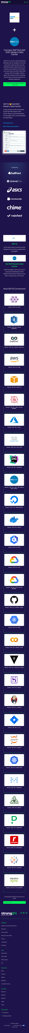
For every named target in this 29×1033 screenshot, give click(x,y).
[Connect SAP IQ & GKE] (14, 622)
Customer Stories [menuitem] (5, 984)
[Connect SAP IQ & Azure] (14, 422)
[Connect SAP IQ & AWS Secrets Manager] (14, 402)
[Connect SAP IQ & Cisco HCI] (14, 442)
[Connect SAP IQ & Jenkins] (14, 702)
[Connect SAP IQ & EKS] (14, 542)
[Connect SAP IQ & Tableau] (14, 862)
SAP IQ (14, 244)
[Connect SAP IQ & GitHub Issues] (14, 602)
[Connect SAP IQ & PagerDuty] (14, 822)
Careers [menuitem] (3, 995)
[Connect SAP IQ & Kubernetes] (14, 762)
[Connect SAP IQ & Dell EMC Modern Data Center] (14, 482)
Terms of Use (14, 1027)
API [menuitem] (2, 963)
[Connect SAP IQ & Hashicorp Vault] (14, 662)
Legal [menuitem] (2, 1001)
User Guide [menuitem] (4, 956)
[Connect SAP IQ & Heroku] (14, 682)
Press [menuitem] (2, 1004)
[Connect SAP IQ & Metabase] (14, 782)
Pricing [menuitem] (3, 938)
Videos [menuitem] (3, 977)
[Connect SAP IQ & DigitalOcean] (14, 502)
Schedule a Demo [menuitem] (7, 1016)
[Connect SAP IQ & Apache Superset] (14, 342)
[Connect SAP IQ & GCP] (14, 562)
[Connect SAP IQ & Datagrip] (14, 462)
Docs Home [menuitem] (4, 953)
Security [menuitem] (3, 998)
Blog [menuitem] (2, 971)
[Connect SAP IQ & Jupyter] (14, 742)
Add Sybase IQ (8, 123)
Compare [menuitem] (3, 945)
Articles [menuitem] (3, 974)
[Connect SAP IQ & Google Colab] (14, 642)
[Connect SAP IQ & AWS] (14, 362)
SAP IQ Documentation (11, 126)
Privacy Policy (7, 1025)
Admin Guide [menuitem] (4, 959)
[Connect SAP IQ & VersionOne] (14, 882)
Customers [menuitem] (4, 942)
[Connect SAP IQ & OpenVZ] (14, 802)
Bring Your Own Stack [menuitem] (6, 935)
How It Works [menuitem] (4, 932)
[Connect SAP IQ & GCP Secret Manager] (14, 582)
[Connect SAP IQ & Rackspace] (14, 842)
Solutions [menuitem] (3, 929)
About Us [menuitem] (3, 991)
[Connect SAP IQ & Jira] (14, 722)
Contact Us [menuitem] (5, 1012)
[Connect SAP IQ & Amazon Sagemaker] (14, 322)
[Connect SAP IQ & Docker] (14, 522)
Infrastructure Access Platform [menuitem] (9, 925)
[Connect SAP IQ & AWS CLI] (14, 382)
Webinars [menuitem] (3, 980)
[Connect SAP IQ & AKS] (14, 302)
